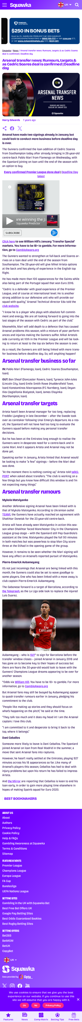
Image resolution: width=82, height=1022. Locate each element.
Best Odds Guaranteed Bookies (22, 918)
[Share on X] (20, 128)
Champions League (14, 870)
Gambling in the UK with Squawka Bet (25, 903)
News (15, 50)
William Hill (22, 682)
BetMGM (7, 940)
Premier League (12, 865)
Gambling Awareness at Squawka (23, 843)
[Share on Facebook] (12, 128)
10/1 (32, 655)
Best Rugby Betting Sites (17, 923)
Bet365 (6, 935)
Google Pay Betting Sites (17, 913)
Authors (7, 823)
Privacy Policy (11, 828)
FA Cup (6, 881)
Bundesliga (9, 886)
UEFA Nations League (15, 891)
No (35, 1005)
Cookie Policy (10, 833)
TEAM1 (6, 514)
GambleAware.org (27, 250)
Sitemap (7, 853)
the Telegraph (10, 591)
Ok (24, 1005)
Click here (8, 241)
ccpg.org (67, 38)
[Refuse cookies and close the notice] (78, 999)
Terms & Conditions (14, 848)
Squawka (6, 50)
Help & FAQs (10, 838)
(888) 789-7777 (49, 38)
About (6, 817)
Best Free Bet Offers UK (17, 908)
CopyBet (7, 951)
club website (10, 306)
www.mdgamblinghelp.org (31, 41)
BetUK (6, 946)
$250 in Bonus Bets (35, 31)
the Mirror (14, 781)
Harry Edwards (11, 120)
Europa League (11, 876)
